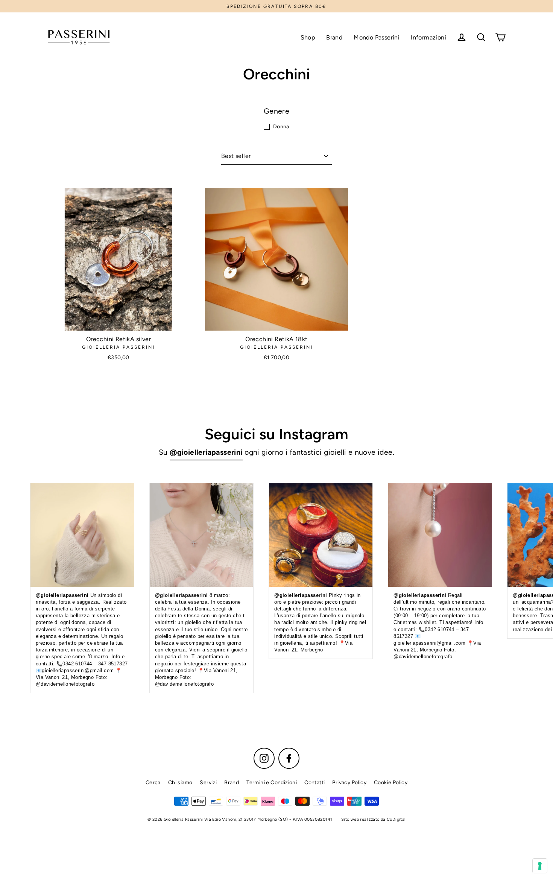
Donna (281, 126)
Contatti (314, 782)
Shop (308, 37)
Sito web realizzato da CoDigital (373, 819)
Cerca (153, 782)
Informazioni (428, 37)
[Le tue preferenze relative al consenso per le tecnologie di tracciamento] (540, 866)
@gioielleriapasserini (206, 452)
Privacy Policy (349, 782)
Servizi (208, 782)
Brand (334, 37)
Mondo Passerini (377, 37)
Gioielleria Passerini (118, 347)
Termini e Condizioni (271, 782)
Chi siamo (180, 782)
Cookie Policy (390, 782)
